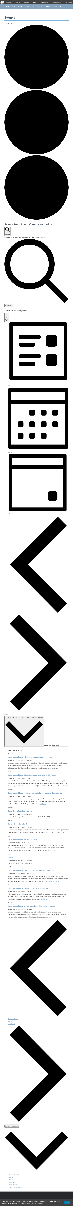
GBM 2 (10, 857)
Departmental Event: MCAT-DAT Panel (22, 839)
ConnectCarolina (56, 2)
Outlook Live (12, 1182)
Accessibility (8, 2)
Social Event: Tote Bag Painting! (20, 811)
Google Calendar (13, 1175)
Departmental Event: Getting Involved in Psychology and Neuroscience (35, 793)
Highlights (28, 6)
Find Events (8, 305)
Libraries (26, 2)
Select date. (48, 745)
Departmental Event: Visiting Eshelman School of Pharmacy (30, 757)
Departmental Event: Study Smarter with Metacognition (29, 888)
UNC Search (69, 2)
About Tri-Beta (16, 6)
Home (7, 6)
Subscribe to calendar (12, 1126)
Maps (34, 2)
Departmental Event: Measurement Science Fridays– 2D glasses (32, 775)
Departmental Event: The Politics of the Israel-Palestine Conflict (32, 870)
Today (6, 714)
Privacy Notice (40, 1203)
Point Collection (37, 6)
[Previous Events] (38, 613)
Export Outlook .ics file (15, 1187)
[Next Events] (38, 711)
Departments (44, 2)
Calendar (47, 6)
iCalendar (11, 1177)
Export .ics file (12, 1185)
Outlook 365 (11, 1180)
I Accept (67, 1202)
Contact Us (56, 6)
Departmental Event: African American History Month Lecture (31, 906)
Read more (43, 804)
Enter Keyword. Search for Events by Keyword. (19, 237)
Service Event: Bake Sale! (17, 824)
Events (18, 2)
